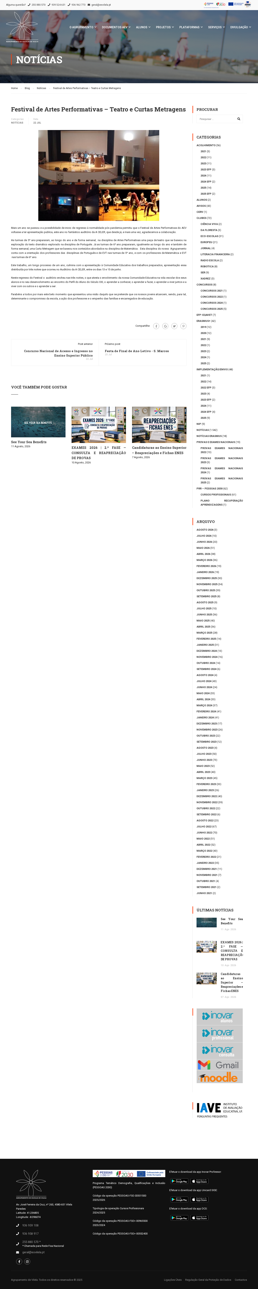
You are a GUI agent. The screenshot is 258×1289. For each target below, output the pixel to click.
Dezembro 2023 (207, 723)
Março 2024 (204, 705)
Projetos (163, 27)
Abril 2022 (203, 844)
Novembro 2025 (207, 584)
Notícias (17, 122)
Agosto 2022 (205, 820)
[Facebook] (156, 326)
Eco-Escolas (209, 236)
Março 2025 (204, 632)
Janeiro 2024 (205, 717)
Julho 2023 (204, 753)
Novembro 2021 (207, 874)
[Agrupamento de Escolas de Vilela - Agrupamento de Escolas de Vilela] (22, 29)
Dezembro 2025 (207, 578)
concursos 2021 (212, 290)
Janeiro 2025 (205, 644)
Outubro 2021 (206, 881)
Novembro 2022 (207, 802)
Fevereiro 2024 (206, 711)
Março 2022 (204, 850)
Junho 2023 (204, 759)
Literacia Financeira (215, 254)
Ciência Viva (209, 224)
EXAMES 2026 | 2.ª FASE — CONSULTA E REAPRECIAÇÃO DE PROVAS (99, 452)
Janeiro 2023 (205, 790)
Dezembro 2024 (207, 650)
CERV (200, 211)
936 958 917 (30, 1233)
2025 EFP (206, 193)
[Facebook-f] (19, 1262)
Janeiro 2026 (205, 572)
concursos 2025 (212, 308)
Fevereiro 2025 (206, 638)
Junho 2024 (204, 687)
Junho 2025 (204, 614)
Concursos (204, 284)
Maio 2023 (203, 765)
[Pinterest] (183, 326)
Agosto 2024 (205, 675)
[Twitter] (174, 326)
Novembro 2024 (207, 656)
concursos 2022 (212, 296)
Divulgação (239, 27)
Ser (203, 272)
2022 (203, 157)
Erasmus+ (203, 320)
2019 (203, 327)
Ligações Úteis (173, 1279)
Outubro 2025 (206, 590)
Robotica (207, 266)
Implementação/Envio (212, 369)
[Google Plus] (165, 326)
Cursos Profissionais (216, 494)
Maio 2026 (203, 547)
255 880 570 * (31, 1242)
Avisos (201, 205)
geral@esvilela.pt (101, 4)
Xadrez (206, 278)
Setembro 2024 (206, 669)
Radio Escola (210, 260)
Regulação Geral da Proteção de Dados (208, 1279)
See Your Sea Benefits (29, 442)
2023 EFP (206, 169)
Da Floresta (209, 230)
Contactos (241, 1279)
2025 (203, 187)
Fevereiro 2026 (206, 566)
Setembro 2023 (206, 741)
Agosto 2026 (205, 529)
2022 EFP (206, 387)
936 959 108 (30, 1225)
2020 (203, 333)
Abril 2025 (203, 626)
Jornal (206, 248)
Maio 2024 (203, 693)
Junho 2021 (204, 893)
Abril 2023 (203, 772)
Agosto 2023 (205, 747)
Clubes (201, 217)
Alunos (141, 27)
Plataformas (189, 27)
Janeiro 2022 (205, 862)
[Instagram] (27, 1262)
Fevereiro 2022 (206, 856)
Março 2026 (204, 560)
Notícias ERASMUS (209, 436)
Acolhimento (206, 145)
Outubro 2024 (206, 662)
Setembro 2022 (206, 814)
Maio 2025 (203, 620)
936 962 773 (78, 4)
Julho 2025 (204, 608)
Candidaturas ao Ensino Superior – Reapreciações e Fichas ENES (232, 982)
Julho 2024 (204, 681)
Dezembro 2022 (207, 796)
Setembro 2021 (206, 887)
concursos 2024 (212, 302)
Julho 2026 (204, 535)
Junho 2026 (204, 541)
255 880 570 (39, 4)
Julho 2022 (204, 826)
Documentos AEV (114, 27)
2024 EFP (206, 181)
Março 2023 (204, 778)
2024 (203, 175)
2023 (203, 163)
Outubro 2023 (206, 735)
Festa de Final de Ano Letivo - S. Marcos (137, 351)
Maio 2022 (203, 838)
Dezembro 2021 (207, 868)
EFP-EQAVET (204, 314)
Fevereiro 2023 (206, 784)
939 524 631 (59, 4)
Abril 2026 (203, 553)
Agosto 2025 (205, 602)
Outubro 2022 (206, 808)
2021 (203, 151)
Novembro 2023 (207, 729)
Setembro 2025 (206, 596)
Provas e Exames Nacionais (216, 442)
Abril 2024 (203, 699)
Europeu (206, 242)
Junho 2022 (204, 832)
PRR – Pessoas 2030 (210, 488)
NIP (199, 423)
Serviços (215, 27)
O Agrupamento (81, 27)
